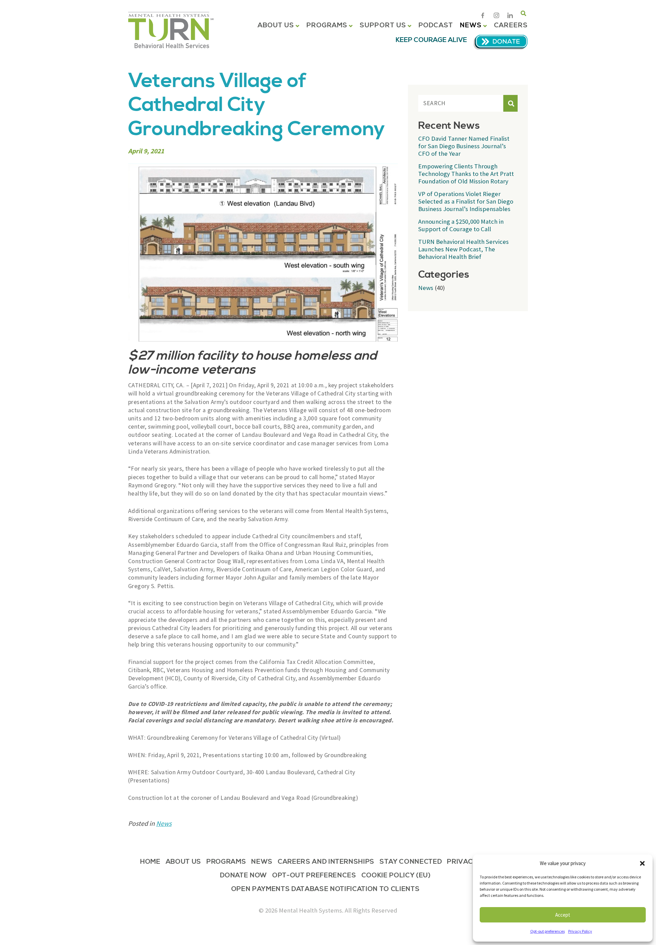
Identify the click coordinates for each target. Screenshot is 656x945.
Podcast (436, 25)
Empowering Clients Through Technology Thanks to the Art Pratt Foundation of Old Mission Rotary (466, 173)
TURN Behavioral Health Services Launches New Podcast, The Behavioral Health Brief (463, 249)
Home (150, 862)
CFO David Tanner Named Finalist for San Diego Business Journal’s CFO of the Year (463, 146)
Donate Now (243, 876)
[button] (642, 863)
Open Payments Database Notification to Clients (325, 889)
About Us (276, 25)
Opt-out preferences (547, 931)
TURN (171, 30)
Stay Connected (411, 862)
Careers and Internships (326, 862)
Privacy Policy (580, 931)
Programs (326, 25)
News (471, 25)
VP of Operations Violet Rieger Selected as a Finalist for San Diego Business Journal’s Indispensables (465, 201)
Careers (511, 25)
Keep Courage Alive (431, 40)
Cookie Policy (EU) (396, 876)
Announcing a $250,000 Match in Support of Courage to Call (461, 225)
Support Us (383, 25)
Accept (562, 915)
